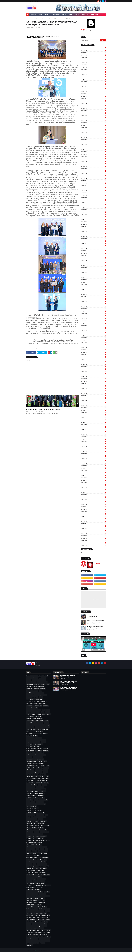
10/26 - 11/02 (93, 444)
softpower (43, 684)
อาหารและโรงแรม (29, 938)
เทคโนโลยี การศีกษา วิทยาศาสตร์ (32, 821)
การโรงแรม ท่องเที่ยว (46, 714)
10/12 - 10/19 (93, 439)
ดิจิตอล (43, 778)
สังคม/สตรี (28, 921)
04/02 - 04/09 (93, 120)
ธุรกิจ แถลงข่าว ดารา (30, 829)
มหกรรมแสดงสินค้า (36, 881)
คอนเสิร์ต (33, 767)
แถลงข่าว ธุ (37, 791)
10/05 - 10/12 (93, 436)
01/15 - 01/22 (93, 93)
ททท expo (42, 814)
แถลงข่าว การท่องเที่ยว (30, 787)
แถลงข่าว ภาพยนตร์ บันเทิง (31, 806)
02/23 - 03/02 (93, 359)
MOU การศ (28, 680)
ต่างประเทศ (46, 782)
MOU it (44, 677)
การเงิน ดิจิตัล (36, 701)
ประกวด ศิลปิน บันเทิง (30, 859)
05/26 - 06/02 (93, 265)
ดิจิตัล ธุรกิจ (33, 780)
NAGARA (28, 682)
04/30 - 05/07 (93, 130)
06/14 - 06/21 (93, 523)
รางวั (49, 885)
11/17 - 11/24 (93, 325)
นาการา (39, 846)
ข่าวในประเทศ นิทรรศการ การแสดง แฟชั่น (34, 748)
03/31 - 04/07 (93, 246)
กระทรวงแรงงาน (29, 688)
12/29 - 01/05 (93, 340)
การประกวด (48, 712)
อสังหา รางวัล (28, 934)
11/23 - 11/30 (93, 453)
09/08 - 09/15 (93, 301)
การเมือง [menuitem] (40, 14)
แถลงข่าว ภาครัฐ (42, 804)
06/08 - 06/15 (93, 395)
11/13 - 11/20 (93, 72)
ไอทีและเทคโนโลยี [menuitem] (55, 14)
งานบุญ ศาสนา (29, 772)
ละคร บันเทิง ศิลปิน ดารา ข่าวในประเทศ (33, 906)
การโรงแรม (39, 714)
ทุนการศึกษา (28, 819)
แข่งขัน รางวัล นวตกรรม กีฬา (31, 761)
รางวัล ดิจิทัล (46, 891)
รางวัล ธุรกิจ (35, 894)
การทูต (42, 712)
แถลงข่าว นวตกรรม (40, 795)
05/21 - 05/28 (93, 137)
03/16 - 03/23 (93, 366)
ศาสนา (33, 911)
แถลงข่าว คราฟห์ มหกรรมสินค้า (32, 789)
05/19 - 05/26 (93, 262)
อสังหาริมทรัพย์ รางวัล (44, 934)
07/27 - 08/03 (93, 412)
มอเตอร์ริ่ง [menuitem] (64, 14)
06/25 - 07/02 (93, 149)
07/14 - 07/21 (93, 282)
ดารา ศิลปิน (34, 778)
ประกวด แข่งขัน (36, 855)
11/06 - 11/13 (93, 69)
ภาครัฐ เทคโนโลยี (29, 872)
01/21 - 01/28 (93, 221)
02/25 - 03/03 (93, 233)
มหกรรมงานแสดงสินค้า (41, 879)
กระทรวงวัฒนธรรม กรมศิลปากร (40, 688)
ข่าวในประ (43, 742)
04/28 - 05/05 (93, 255)
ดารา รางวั (28, 778)
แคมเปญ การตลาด (43, 769)
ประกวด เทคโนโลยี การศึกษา (31, 857)
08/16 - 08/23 (93, 545)
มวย (38, 874)
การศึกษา (32, 716)
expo (34, 675)
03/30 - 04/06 (93, 371)
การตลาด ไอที (45, 705)
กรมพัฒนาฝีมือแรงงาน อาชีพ (39, 686)
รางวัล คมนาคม (37, 889)
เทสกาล (41, 825)
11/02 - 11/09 (93, 446)
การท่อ (48, 710)
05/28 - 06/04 (93, 139)
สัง (47, 917)
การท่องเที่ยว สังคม (36, 712)
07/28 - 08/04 (93, 287)
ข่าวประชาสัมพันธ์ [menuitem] (94, 14)
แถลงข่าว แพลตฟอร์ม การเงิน (31, 804)
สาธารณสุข (28, 923)
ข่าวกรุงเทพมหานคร (43, 733)
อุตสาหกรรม (41, 938)
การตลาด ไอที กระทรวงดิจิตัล (31, 707)
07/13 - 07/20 (93, 407)
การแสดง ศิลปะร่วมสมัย (38, 722)
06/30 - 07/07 (93, 277)
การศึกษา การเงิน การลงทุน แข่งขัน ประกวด (34, 718)
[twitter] (103, 1)
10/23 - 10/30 (93, 64)
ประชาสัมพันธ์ (28, 864)
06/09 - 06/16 (93, 270)
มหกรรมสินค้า (28, 881)
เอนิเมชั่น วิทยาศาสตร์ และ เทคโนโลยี (39, 941)
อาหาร (33, 936)
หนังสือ (38, 930)
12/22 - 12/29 (93, 337)
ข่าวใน (33, 742)
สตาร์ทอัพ (43, 917)
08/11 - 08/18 (93, 291)
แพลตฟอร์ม (28, 868)
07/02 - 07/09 (93, 151)
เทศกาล (35, 823)
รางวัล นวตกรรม (42, 894)
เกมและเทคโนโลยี (41, 729)
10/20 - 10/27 (93, 316)
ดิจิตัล (47, 778)
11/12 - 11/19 (93, 197)
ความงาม (38, 765)
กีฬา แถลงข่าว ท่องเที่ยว (39, 727)
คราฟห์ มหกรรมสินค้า (30, 765)
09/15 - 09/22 (93, 304)
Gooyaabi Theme (49, 950)
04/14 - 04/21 (93, 250)
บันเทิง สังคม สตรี (36, 853)
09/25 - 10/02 (93, 55)
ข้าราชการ (32, 731)
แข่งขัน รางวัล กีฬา (29, 759)
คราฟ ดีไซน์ (41, 763)
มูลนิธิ (43, 881)
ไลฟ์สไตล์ (28, 908)
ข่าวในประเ (46, 748)
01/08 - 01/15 (93, 91)
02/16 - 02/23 (93, 357)
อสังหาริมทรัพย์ (35, 934)
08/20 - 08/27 (93, 168)
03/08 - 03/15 (93, 489)
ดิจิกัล (39, 778)
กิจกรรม (30, 725)
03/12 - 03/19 (93, 113)
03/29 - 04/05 (93, 497)
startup (48, 684)
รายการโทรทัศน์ (29, 902)
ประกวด (45, 853)
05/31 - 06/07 (93, 518)
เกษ (47, 729)
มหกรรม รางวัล (29, 876)
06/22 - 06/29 (93, 400)
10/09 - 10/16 (93, 60)
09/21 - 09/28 (93, 432)
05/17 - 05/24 (93, 514)
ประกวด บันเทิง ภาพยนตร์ (43, 857)
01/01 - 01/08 (93, 89)
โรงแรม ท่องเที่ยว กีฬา (30, 904)
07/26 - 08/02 (93, 538)
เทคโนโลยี (40, 819)
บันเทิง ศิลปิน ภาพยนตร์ (42, 851)
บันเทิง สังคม (28, 853)
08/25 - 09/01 (93, 296)
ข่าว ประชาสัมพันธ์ (39, 731)
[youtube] (98, 1)
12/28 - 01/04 (93, 465)
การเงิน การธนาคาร (39, 699)
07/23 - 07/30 (93, 159)
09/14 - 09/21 (93, 429)
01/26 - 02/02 (93, 349)
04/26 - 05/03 (93, 506)
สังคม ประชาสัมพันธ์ (40, 919)
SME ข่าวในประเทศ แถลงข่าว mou (32, 684)
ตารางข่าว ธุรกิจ (29, 784)
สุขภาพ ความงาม (34, 928)
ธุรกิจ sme (34, 827)
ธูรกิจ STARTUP (46, 831)
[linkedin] (102, 663)
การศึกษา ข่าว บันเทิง (30, 720)
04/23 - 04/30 (93, 127)
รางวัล (27, 887)
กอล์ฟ (40, 690)
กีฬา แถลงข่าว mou (30, 727)
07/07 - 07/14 (93, 279)
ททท (37, 814)
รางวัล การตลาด (39, 887)
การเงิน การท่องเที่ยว (30, 699)
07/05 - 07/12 (93, 531)
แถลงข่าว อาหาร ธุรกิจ (30, 814)
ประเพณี (38, 864)
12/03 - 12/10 (93, 204)
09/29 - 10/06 (93, 308)
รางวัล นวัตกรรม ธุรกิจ (30, 896)
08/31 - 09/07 (93, 424)
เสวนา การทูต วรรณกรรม (31, 930)
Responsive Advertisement (93, 599)
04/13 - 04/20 (93, 376)
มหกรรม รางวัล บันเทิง (38, 876)
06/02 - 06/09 (93, 267)
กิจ (26, 725)
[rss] (87, 578)
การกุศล (42, 692)
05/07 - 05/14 (93, 132)
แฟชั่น (37, 868)
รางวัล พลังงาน (29, 898)
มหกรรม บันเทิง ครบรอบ (45, 874)
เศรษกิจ (34, 917)
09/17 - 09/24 (93, 178)
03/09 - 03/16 (93, 364)
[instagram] (105, 1)
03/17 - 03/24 (93, 241)
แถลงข (39, 784)
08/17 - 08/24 (93, 419)
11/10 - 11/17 (93, 323)
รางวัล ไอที (35, 900)
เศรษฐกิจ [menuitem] (46, 14)
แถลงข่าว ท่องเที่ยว (29, 791)
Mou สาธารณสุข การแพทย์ (37, 680)
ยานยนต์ (42, 883)
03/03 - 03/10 (93, 236)
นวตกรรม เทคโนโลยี (30, 836)
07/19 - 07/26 (93, 535)
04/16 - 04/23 (93, 125)
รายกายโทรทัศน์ (42, 900)
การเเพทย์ (46, 722)
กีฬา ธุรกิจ (47, 727)
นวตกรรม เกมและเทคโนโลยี (38, 834)
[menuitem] (27, 14)
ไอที (48, 941)
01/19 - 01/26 (93, 347)
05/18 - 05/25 (93, 388)
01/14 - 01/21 (93, 219)
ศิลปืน (48, 915)
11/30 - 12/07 (93, 456)
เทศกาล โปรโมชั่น (29, 825)
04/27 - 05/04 (93, 381)
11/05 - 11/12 (93, 195)
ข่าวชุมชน (28, 742)
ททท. (46, 814)
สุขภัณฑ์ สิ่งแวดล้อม (42, 926)
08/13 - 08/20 (93, 166)
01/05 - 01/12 (93, 342)
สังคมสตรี (45, 921)
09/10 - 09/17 (93, 176)
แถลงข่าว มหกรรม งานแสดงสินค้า (32, 808)
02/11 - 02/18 (93, 229)
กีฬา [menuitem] (88, 14)
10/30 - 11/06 (93, 67)
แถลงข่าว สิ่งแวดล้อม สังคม (31, 812)
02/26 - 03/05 (93, 108)
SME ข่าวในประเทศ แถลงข (42, 682)
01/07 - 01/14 (93, 217)
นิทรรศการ (45, 846)
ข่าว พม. (36, 733)
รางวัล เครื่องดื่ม (40, 891)
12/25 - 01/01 (93, 86)
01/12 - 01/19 (93, 345)
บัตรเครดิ (42, 849)
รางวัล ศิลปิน (36, 898)
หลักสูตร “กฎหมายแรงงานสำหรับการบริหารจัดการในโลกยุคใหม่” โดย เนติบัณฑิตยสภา (95, 621)
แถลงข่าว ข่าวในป (39, 787)
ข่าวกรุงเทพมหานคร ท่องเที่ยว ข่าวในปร (33, 737)
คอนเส (47, 765)
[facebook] (100, 1)
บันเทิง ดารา (34, 851)
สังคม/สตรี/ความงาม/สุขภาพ (37, 921)
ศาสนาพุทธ (47, 911)
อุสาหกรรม (47, 938)
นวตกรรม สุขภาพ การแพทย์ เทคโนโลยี (42, 840)
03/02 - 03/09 (93, 361)
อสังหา (48, 932)
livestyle (32, 677)
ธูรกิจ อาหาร (28, 834)
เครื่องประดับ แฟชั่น (30, 769)
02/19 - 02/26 (93, 105)
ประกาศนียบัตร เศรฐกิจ (41, 861)
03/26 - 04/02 (93, 118)
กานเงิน (37, 692)
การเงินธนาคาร (29, 703)
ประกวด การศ (28, 855)
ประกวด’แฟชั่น (38, 859)
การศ (27, 716)
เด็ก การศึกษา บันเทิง (38, 782)
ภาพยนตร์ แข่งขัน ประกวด (31, 874)
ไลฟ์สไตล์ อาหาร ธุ (42, 908)
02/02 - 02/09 (93, 352)
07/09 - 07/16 (93, 154)
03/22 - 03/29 (93, 494)
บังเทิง (37, 849)
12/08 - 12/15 (93, 333)
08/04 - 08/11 (93, 289)
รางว (45, 885)
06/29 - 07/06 (93, 403)
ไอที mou (28, 943)
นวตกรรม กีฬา (40, 838)
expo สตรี (46, 675)
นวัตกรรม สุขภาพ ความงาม (31, 846)
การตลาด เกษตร (42, 703)
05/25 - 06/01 (93, 390)
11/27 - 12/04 (93, 76)
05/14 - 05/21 (93, 134)
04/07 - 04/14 (93, 248)
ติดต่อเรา (36, 1)
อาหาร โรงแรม (38, 936)
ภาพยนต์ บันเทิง (42, 872)
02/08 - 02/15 (93, 480)
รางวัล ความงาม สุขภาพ (30, 891)
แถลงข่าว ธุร (43, 791)
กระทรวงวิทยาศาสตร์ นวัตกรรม (32, 690)
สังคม (27, 919)
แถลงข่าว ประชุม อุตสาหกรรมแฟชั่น (40, 799)
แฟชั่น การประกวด (43, 868)
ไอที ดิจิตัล (42, 943)
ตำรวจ (35, 784)
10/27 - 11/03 (93, 318)
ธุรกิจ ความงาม (40, 827)
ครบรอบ (45, 761)
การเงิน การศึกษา (29, 701)
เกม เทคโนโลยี (29, 729)
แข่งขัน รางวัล (29, 757)
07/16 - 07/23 (93, 156)
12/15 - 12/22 (93, 335)
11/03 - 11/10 (93, 320)
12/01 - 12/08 (93, 330)
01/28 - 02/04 (93, 224)
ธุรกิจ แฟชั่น (44, 829)
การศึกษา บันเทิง (38, 716)
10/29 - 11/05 (93, 192)
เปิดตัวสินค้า (44, 864)
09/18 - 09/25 (93, 52)
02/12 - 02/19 (93, 103)
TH (27, 686)
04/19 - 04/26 (93, 504)
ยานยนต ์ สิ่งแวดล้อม (30, 885)
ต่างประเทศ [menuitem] (83, 14)
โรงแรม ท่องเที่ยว (41, 902)
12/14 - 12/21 (93, 461)
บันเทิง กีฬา (28, 851)
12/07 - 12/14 (93, 458)
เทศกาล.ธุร (37, 825)
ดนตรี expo (37, 774)
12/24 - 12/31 (93, 212)
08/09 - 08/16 (93, 543)
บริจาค (33, 849)
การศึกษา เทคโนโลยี (39, 720)
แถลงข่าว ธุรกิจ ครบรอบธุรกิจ (39, 793)
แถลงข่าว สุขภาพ (41, 812)
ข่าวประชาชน (45, 750)
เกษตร (27, 731)
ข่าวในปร (38, 742)
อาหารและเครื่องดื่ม (46, 936)
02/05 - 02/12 (93, 101)
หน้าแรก (82, 552)
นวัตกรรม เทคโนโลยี (30, 844)
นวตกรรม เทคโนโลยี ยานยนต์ (41, 836)
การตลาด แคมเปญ (38, 705)
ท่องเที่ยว (28, 817)
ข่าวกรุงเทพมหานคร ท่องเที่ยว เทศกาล (33, 739)
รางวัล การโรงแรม (29, 889)
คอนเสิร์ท (38, 767)
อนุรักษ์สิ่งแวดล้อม (29, 932)
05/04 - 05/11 (93, 383)
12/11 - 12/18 (93, 81)
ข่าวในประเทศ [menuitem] (33, 14)
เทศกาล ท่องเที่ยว (41, 823)
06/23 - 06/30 (93, 275)
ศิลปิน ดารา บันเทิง (42, 915)
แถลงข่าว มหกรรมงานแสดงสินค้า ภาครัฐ (33, 810)
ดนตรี (32, 774)
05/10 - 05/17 (93, 511)
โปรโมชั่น (28, 866)
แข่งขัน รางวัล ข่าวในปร (39, 759)
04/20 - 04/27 (93, 378)
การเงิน (40, 697)
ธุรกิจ (48, 825)
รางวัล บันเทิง (38, 896)
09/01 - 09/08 (93, 299)
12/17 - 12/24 (93, 209)
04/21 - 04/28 (93, 253)
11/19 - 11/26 (93, 200)
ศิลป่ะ (31, 913)
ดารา (36, 776)
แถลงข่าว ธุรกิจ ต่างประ (30, 795)
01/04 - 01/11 (93, 468)
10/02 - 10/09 (93, 57)
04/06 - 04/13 (93, 374)
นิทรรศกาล (28, 849)
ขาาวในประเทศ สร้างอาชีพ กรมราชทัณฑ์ (33, 754)
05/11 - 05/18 (93, 386)
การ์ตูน (43, 710)
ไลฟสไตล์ (44, 906)
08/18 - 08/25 (93, 294)
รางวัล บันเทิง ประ (46, 896)
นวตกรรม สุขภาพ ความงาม (31, 842)
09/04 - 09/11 (93, 48)
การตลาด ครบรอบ (29, 705)
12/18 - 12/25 (93, 84)
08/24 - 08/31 (93, 422)
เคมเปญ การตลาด (45, 767)
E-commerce (28, 675)
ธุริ (40, 831)
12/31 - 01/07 (93, 214)
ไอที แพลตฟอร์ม (29, 945)
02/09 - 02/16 (93, 354)
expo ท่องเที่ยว (39, 675)
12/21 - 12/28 (93, 463)
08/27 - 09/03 (93, 171)
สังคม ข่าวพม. (32, 919)
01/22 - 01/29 (93, 96)
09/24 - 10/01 (93, 180)
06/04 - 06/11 (93, 142)
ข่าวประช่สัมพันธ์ (38, 750)
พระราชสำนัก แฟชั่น (40, 866)
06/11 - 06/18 (93, 144)
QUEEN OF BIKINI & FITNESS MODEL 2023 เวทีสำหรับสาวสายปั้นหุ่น (96, 615)
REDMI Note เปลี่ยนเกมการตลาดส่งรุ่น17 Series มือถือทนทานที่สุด (95, 627)
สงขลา (38, 917)
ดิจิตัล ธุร (28, 780)
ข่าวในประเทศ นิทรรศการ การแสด (32, 746)
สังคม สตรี (48, 919)
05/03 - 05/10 (93, 509)
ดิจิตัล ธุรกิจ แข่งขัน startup (42, 780)
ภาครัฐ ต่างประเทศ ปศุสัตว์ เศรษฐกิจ (37, 870)
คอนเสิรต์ (28, 767)
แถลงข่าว (44, 784)
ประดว (34, 864)
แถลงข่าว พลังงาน (39, 802)
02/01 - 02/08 (93, 477)
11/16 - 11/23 (93, 451)
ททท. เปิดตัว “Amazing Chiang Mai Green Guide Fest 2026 (43, 409)
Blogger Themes (36, 950)
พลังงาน (47, 866)
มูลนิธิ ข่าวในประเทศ (30, 883)
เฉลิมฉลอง (45, 772)
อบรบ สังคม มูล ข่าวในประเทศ (40, 932)
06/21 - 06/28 (93, 526)
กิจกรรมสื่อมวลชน (37, 725)
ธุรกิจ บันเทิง (38, 829)
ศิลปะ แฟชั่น (36, 913)
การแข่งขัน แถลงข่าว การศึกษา (32, 697)
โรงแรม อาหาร (38, 904)
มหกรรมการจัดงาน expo (30, 879)
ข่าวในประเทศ (29, 744)
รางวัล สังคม (42, 898)
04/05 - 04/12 (93, 499)
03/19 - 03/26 (93, 115)
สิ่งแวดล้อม (44, 923)
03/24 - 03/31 (93, 243)
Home (27, 1)
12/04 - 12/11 (93, 79)
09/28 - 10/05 (93, 434)
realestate (33, 682)
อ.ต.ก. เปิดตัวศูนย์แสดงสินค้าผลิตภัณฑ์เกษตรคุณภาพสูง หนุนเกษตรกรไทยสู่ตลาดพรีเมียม (68, 688)
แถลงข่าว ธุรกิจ (29, 793)
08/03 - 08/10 (93, 415)
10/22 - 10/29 (93, 190)
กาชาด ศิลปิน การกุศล (30, 692)
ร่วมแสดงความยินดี (39, 885)
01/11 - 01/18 (93, 470)
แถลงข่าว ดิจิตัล (42, 789)
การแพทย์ (28, 714)
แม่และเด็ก (38, 883)
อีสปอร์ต (36, 938)
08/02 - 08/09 (93, 540)
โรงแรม (35, 902)
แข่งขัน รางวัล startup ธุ (37, 757)
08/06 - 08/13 (93, 163)
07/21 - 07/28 (93, 284)
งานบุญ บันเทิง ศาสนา (38, 772)
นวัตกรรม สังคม (38, 844)
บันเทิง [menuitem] (76, 14)
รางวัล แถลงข (28, 894)
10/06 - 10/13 (93, 311)
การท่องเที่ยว (28, 712)
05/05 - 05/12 (93, 258)
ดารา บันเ (46, 776)
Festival (27, 677)
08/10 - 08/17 (93, 417)
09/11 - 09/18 (93, 50)
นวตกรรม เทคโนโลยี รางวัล (31, 838)
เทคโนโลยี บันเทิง (43, 821)
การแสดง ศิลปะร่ (29, 722)
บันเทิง (46, 849)
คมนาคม (40, 761)
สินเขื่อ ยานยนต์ (29, 926)
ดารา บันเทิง (41, 776)
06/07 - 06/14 (93, 521)
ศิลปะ (27, 913)
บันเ (41, 853)
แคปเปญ (36, 769)
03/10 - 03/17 (93, 238)
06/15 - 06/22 (93, 398)
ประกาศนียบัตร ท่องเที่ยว (33, 18)
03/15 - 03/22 (93, 492)
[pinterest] (100, 578)
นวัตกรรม (40, 842)
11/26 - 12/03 (93, 202)
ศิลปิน (36, 915)
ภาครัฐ (27, 870)
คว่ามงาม (43, 765)
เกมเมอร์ (34, 729)
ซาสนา (27, 774)
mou (37, 677)
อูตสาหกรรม (28, 941)
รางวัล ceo (32, 887)
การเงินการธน (43, 701)
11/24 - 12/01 (93, 328)
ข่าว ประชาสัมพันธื (29, 733)
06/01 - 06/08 (93, 393)
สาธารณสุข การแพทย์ (36, 923)
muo (45, 680)
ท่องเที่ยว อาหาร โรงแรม (35, 817)
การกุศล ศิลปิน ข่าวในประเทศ (31, 695)
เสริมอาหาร (41, 928)
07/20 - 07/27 (93, 410)
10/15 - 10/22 (93, 188)
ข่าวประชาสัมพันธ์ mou (39, 752)
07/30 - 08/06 (93, 161)
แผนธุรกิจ (33, 866)
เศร (27, 917)
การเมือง (33, 714)
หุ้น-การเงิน (43, 930)
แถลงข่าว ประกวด (41, 797)
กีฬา (42, 725)
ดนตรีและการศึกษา (29, 776)
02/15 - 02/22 (93, 482)
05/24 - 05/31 (93, 516)
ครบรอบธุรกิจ (35, 763)
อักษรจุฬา (28, 936)
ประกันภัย (44, 859)
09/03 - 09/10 (93, 173)
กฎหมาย (30, 686)
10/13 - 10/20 (93, 313)
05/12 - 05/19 (93, 260)
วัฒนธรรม (28, 911)
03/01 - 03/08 (93, 487)
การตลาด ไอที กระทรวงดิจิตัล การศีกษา (33, 710)
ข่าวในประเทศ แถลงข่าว (37, 744)
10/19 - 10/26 (93, 441)
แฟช (33, 868)
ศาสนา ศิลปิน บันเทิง (40, 911)
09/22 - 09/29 (93, 306)
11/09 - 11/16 (93, 448)
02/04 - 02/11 (93, 226)
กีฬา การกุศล (47, 725)
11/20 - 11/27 (93, 74)
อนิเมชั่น (48, 930)
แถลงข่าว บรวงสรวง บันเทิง (31, 797)
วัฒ (48, 908)
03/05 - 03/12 (93, 110)
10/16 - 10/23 (93, 62)
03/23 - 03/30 (93, 369)
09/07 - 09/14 (93, 427)
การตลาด (35, 703)
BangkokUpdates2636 (31, 27)
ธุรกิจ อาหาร (36, 831)
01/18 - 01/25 (93, 473)
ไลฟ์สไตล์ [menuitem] (70, 14)
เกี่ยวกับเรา (31, 1)
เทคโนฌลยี (35, 819)
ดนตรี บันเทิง (42, 774)
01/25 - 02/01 (93, 475)
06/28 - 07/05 (93, 528)
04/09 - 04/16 (93, 122)
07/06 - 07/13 (93, 405)
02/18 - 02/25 (93, 231)
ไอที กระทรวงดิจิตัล (35, 943)
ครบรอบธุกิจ (28, 763)
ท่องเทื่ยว (43, 817)
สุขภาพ (27, 928)
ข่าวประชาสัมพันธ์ (29, 752)
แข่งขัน (44, 754)
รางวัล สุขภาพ (29, 900)
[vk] (100, 581)
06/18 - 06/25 (93, 147)
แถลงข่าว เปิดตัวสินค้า (30, 802)
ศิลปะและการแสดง (29, 915)
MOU (40, 677)
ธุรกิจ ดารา (28, 827)
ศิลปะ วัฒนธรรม (43, 913)
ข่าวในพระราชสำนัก (30, 750)
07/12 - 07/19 (93, 533)
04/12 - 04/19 (93, 502)
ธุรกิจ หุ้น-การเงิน (29, 831)
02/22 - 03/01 (93, 485)
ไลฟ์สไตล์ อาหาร (35, 908)
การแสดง (46, 720)
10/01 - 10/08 (93, 183)
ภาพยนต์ (36, 872)
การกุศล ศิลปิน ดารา (42, 695)
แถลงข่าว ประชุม (29, 799)
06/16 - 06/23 (93, 272)
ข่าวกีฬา (43, 739)
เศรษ (30, 917)
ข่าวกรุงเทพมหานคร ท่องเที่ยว (31, 735)
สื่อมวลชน (35, 926)
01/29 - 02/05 (93, 98)
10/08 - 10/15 (93, 185)
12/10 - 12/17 (93, 207)
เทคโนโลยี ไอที (29, 823)
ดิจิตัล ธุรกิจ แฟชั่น (29, 782)
